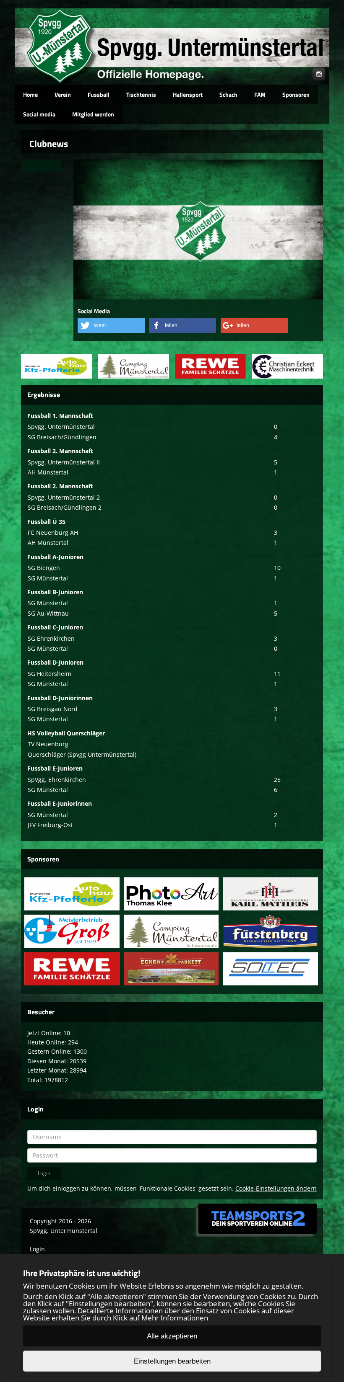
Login (37, 1249)
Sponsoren (296, 94)
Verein (63, 94)
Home (30, 94)
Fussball (98, 94)
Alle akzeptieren (172, 1336)
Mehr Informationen (174, 1318)
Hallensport (188, 94)
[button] (111, 325)
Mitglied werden (93, 114)
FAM (260, 94)
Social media (39, 114)
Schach (228, 94)
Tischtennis (141, 94)
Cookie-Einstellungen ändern (276, 1188)
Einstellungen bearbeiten (172, 1361)
